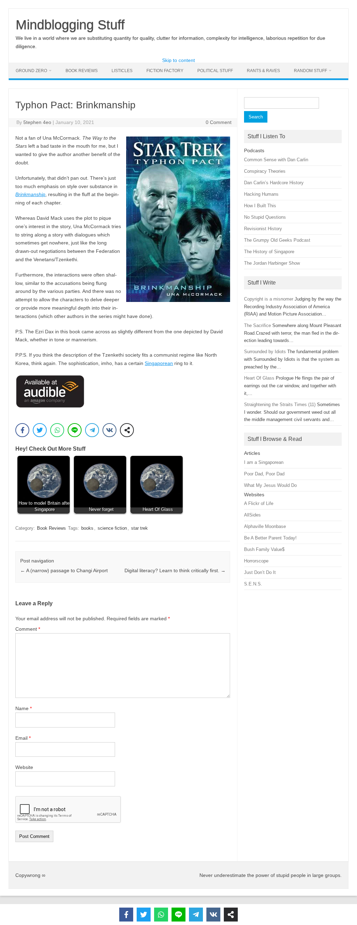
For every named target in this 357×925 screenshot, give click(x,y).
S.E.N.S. (253, 583)
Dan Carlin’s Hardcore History (274, 182)
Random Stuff (310, 70)
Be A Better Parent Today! (270, 538)
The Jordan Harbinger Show (272, 263)
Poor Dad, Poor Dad (264, 473)
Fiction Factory (164, 70)
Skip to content (178, 60)
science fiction (112, 528)
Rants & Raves (263, 70)
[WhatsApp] (57, 430)
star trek (139, 528)
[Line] (75, 430)
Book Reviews (82, 70)
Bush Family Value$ (264, 549)
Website (24, 767)
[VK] (109, 430)
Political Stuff (215, 70)
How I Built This (260, 205)
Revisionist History (263, 228)
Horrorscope (256, 560)
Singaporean (159, 363)
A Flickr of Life (258, 503)
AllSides (252, 515)
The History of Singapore (269, 251)
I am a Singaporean (263, 462)
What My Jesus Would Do (270, 485)
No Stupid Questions (265, 217)
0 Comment (218, 122)
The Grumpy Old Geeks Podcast (277, 240)
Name (23, 708)
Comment (27, 629)
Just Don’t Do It (260, 572)
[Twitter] (40, 430)
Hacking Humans (261, 194)
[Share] (127, 430)
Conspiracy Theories (265, 171)
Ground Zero (31, 70)
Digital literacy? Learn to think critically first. (175, 570)
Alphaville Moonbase (265, 526)
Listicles (122, 70)
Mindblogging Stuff (70, 24)
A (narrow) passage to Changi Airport (64, 570)
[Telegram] (92, 430)
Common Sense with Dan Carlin (276, 159)
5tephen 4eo (37, 122)
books (87, 528)
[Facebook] (22, 430)
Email (23, 738)
